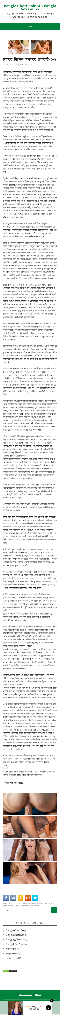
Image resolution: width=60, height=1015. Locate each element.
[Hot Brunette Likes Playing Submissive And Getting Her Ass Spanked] (31, 850)
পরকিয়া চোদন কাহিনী (13, 958)
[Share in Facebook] (6, 898)
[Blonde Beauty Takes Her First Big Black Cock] (31, 873)
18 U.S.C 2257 (25, 994)
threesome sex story (30, 906)
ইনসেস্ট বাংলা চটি (12, 948)
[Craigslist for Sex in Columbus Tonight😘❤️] (31, 827)
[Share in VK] (13, 898)
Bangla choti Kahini (16, 934)
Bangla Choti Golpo (24, 64)
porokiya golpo (14, 906)
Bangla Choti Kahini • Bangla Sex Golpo (30, 7)
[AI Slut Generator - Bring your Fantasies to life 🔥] (31, 804)
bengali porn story (35, 903)
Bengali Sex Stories (16, 944)
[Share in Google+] (28, 898)
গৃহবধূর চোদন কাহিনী (13, 953)
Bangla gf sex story (16, 939)
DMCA (38, 994)
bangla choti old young (17, 903)
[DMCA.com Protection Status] (10, 970)
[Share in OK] (20, 898)
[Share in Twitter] (35, 898)
